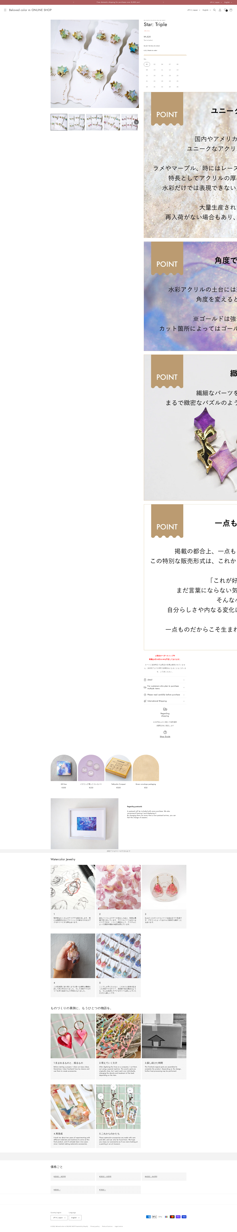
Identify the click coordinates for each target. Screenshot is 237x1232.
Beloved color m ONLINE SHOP (65, 1226)
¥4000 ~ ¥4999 (151, 1176)
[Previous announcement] (73, 2)
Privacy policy (95, 1226)
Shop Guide (165, 736)
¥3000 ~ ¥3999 (105, 1176)
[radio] (147, 64)
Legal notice (119, 1226)
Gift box (64, 784)
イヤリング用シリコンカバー (91, 784)
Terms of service (107, 1226)
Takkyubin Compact (118, 784)
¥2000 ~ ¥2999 (60, 1176)
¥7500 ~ (102, 1190)
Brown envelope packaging (146, 784)
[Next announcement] (163, 2)
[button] (5, 10)
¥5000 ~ (57, 1190)
